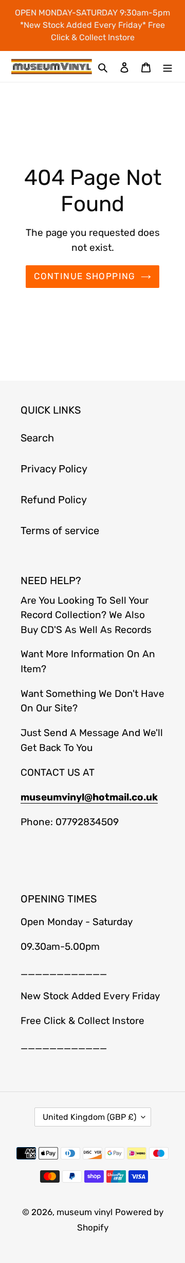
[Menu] (167, 66)
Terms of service (60, 530)
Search (37, 438)
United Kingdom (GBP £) (89, 1117)
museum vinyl (85, 1212)
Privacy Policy (54, 469)
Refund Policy (54, 499)
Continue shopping (84, 276)
